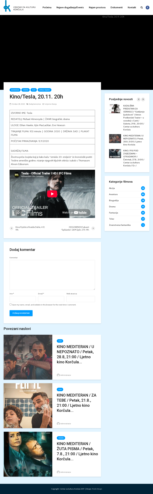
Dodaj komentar (35, 104)
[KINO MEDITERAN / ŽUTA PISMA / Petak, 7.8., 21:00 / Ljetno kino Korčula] (28, 454)
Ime (12, 294)
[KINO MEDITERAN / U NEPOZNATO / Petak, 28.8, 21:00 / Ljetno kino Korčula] (28, 357)
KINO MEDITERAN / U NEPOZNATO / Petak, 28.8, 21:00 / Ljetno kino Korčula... (75, 354)
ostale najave (44, 90)
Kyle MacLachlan (42, 125)
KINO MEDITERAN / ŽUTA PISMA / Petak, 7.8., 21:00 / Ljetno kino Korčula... (77, 451)
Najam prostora (97, 7)
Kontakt (132, 7)
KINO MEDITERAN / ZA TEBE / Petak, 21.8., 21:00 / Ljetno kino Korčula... (76, 403)
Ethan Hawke (26, 125)
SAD (75, 131)
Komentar (14, 258)
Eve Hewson (58, 125)
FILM (33, 90)
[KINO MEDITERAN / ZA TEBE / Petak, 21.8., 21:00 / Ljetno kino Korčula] (28, 405)
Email (41, 294)
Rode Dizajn (97, 489)
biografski (57, 119)
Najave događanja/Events (70, 7)
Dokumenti (117, 7)
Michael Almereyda (32, 119)
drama (66, 119)
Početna (47, 7)
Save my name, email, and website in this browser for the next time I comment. (44, 305)
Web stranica (71, 294)
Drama (25, 90)
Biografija (15, 90)
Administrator (65, 375)
